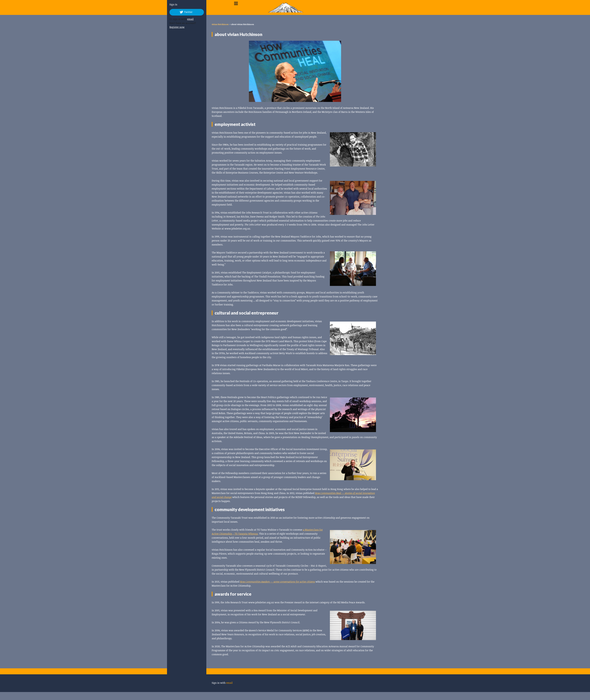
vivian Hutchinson (220, 24)
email (187, 19)
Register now (173, 27)
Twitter (184, 12)
